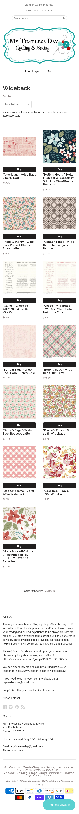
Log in (28, 4)
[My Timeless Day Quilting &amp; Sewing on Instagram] (11, 707)
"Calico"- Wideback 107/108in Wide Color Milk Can (18, 309)
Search (47, 775)
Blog (28, 775)
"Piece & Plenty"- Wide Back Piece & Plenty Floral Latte (18, 245)
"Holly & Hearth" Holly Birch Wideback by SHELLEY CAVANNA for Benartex (18, 556)
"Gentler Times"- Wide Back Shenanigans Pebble (58, 245)
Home (27, 590)
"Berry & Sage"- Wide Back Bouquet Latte (17, 432)
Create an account (44, 4)
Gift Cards (9, 772)
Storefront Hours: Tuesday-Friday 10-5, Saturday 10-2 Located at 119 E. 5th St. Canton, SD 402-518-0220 (38, 768)
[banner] (39, 45)
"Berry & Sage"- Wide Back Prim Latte (57, 371)
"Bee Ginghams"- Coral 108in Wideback (18, 492)
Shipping (69, 772)
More (50, 71)
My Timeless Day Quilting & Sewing (42, 780)
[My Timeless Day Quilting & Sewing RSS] (23, 707)
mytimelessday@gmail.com (27, 746)
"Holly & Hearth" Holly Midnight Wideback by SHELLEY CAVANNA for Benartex (58, 179)
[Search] (64, 18)
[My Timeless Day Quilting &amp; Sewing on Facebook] (5, 707)
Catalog (37, 775)
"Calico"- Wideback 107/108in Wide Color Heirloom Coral (58, 309)
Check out (47, 10)
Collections (37, 590)
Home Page (31, 71)
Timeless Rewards (27, 772)
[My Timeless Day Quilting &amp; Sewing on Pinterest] (17, 707)
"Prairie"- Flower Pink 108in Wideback (57, 432)
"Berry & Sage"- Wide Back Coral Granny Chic (19, 371)
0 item (33, 10)
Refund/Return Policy (50, 772)
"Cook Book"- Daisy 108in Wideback (56, 492)
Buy (19, 169)
